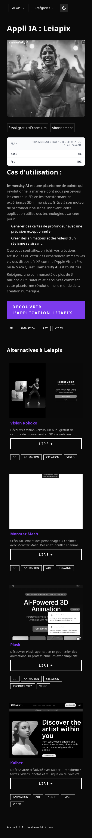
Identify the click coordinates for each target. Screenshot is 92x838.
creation (52, 457)
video (59, 328)
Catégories (42, 8)
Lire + (46, 443)
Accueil (12, 827)
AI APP (16, 8)
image (68, 797)
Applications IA (32, 827)
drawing (64, 568)
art (45, 328)
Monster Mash (24, 533)
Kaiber (16, 762)
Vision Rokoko (23, 423)
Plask (15, 644)
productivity (22, 686)
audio (52, 797)
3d (11, 328)
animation (28, 328)
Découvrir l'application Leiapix (42, 309)
